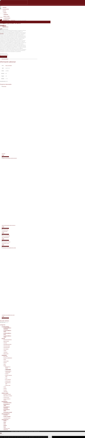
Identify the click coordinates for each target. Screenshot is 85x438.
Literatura (5, 388)
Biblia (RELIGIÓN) (6, 341)
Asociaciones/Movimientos (8, 339)
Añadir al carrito (3, 56)
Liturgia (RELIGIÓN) (7, 347)
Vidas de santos (6, 353)
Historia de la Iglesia (7, 345)
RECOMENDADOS (4, 401)
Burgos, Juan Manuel (9, 65)
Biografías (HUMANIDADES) (8, 357)
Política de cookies (36, 431)
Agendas (5, 420)
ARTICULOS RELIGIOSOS (6, 413)
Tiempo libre (5, 391)
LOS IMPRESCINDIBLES (5, 326)
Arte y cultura (6, 356)
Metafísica (6, 373)
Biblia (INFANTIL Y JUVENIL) (8, 395)
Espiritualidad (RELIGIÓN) (7, 344)
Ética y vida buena (8, 379)
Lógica (6, 377)
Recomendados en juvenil (8, 412)
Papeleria (5, 425)
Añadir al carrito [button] (5, 156)
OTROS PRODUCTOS (5, 419)
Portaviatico (6, 414)
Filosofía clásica (13, 20)
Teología (5, 350)
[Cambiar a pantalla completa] (1, 434)
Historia (5, 386)
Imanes (5, 422)
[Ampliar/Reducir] (0, 434)
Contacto (1, 17)
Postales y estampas (7, 416)
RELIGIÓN (3, 338)
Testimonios (5, 352)
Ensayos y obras (7, 385)
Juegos (5, 423)
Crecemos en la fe (6, 397)
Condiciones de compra (29, 431)
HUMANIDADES (4, 20)
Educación (5, 362)
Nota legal (16, 431)
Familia (5, 364)
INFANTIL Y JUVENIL (5, 393)
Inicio (1, 20)
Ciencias (5, 359)
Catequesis (5, 342)
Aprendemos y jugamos (7, 394)
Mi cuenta (1, 4)
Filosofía (9, 20)
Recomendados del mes (7, 402)
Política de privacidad (22, 431)
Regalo (5, 426)
